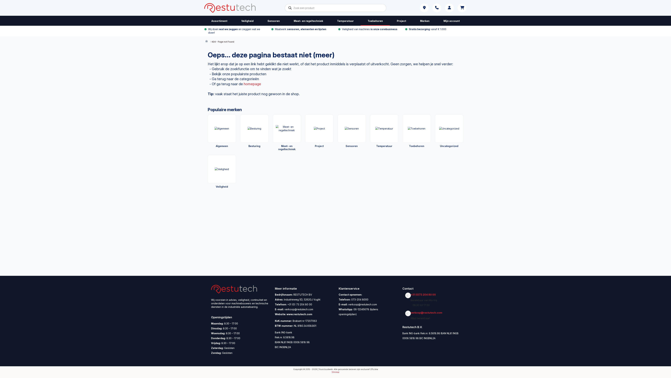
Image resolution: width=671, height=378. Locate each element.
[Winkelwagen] (462, 8)
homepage (252, 84)
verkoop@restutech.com (427, 312)
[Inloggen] (449, 8)
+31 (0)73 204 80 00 (424, 294)
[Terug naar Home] (206, 41)
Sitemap (335, 372)
